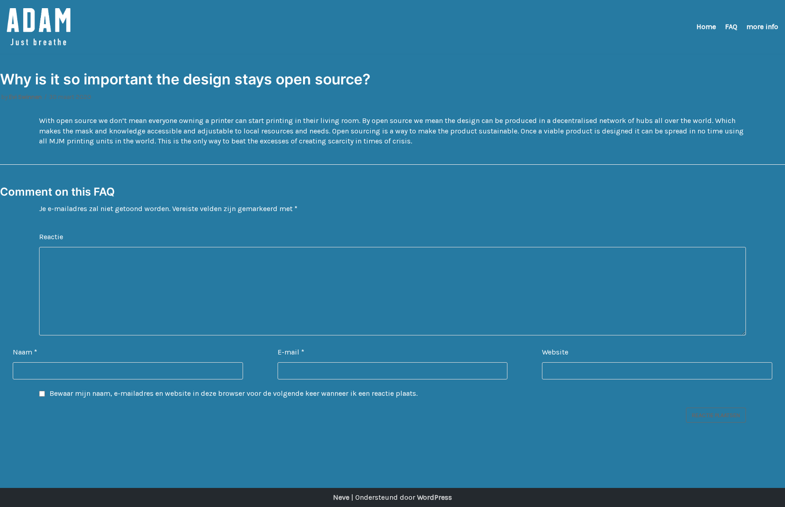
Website (555, 352)
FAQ (731, 26)
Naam (25, 352)
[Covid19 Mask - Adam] (38, 26)
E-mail (291, 352)
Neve (341, 497)
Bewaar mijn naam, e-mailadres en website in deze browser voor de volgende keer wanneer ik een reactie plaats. (233, 393)
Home (706, 26)
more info (762, 26)
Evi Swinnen (25, 97)
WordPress (434, 497)
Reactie (51, 236)
